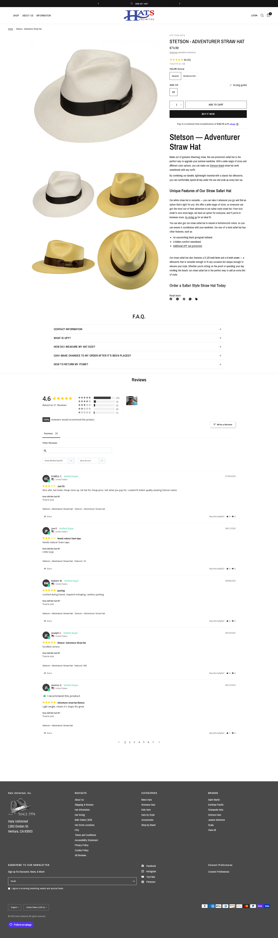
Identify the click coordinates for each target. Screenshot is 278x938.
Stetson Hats (214, 815)
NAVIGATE (81, 793)
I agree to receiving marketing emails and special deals (37, 888)
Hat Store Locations (84, 825)
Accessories (147, 820)
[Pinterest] (185, 299)
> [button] (159, 742)
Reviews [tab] (48, 433)
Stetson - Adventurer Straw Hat (57, 508)
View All (212, 830)
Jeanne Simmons (216, 820)
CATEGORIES (149, 793)
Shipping (173, 52)
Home (10, 28)
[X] (178, 299)
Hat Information (82, 809)
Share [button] (49, 516)
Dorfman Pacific (216, 804)
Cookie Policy (81, 850)
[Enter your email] (133, 881)
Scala (210, 825)
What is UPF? (62, 338)
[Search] (262, 15)
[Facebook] (171, 299)
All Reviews (80, 855)
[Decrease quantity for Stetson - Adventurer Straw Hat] (172, 104)
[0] (267, 15)
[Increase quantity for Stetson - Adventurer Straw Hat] (181, 104)
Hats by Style (148, 815)
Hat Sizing (80, 815)
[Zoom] (153, 41)
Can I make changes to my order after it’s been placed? (92, 355)
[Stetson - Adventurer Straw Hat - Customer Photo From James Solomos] (131, 400)
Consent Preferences (218, 871)
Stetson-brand (217, 165)
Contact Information (68, 329)
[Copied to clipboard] (197, 299)
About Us (79, 799)
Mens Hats (146, 799)
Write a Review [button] (224, 424)
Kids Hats (146, 809)
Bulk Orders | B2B (83, 820)
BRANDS (213, 793)
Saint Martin (214, 799)
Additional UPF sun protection (187, 246)
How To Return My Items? (71, 364)
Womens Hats (148, 804)
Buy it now (208, 114)
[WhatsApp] (191, 299)
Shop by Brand (148, 825)
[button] (228, 516)
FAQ (77, 830)
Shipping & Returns (84, 804)
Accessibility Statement (86, 840)
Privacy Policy (81, 845)
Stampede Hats (215, 809)
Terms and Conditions (85, 835)
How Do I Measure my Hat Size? (74, 346)
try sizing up (191, 217)
